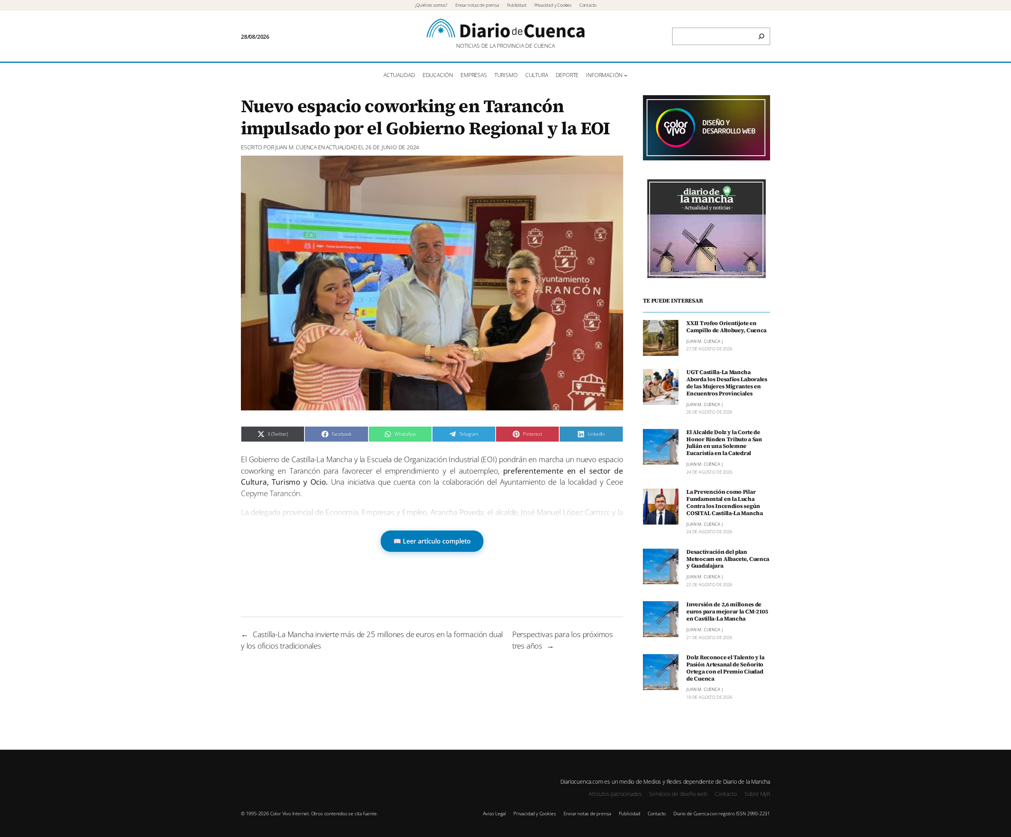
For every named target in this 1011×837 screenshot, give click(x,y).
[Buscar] (761, 36)
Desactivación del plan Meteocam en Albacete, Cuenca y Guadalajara (727, 559)
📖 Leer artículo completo (432, 541)
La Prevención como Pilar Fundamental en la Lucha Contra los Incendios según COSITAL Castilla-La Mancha (724, 503)
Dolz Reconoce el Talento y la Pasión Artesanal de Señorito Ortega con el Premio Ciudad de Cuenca (725, 668)
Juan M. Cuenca (296, 147)
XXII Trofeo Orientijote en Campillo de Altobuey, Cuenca (726, 327)
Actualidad (341, 147)
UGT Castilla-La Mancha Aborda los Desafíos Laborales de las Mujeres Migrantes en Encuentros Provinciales (726, 383)
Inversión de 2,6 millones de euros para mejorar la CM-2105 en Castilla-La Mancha (727, 612)
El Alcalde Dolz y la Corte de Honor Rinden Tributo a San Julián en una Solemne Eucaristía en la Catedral (724, 443)
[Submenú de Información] (626, 75)
